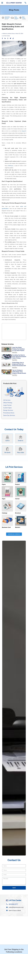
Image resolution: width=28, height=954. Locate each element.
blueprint (24, 131)
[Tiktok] (13, 38)
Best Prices (23, 17)
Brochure (18, 513)
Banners (17, 527)
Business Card (6, 527)
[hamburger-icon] (2, 2)
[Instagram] (7, 38)
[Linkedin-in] (5, 38)
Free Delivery (16, 17)
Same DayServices (7, 17)
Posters (17, 484)
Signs (3, 498)
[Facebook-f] (2, 38)
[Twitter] (10, 38)
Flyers (4, 484)
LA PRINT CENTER (15, 3)
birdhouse (10, 165)
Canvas (17, 498)
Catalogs (4, 513)
